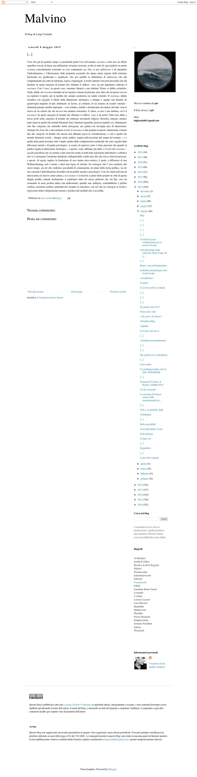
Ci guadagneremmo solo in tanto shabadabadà (153, 370)
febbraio (145, 473)
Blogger (112, 769)
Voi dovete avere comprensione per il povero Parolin (150, 242)
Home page (76, 291)
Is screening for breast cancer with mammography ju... (150, 397)
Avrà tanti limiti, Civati (151, 428)
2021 (140, 157)
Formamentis (140, 582)
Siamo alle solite (148, 311)
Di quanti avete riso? (150, 306)
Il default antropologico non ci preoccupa (153, 272)
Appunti (144, 325)
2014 (140, 484)
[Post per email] (68, 198)
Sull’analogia (146, 433)
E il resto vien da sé (149, 330)
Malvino (45, 18)
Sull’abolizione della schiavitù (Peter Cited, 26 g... (153, 252)
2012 (140, 494)
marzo (144, 468)
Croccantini (145, 364)
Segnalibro (145, 448)
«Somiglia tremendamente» (153, 340)
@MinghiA (145, 414)
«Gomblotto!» (147, 278)
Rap (142, 215)
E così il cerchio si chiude (152, 287)
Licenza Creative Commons (77, 704)
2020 (140, 162)
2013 (140, 489)
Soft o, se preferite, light (151, 409)
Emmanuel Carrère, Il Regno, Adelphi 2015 (151, 383)
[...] (141, 220)
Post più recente (35, 291)
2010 (140, 504)
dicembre (145, 191)
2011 (140, 499)
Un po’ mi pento (148, 389)
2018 (140, 171)
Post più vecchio (118, 291)
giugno (144, 205)
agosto (144, 196)
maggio (144, 211)
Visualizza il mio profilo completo (157, 665)
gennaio (145, 478)
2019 (140, 167)
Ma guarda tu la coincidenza (153, 354)
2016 (140, 181)
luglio (144, 201)
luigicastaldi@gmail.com (116, 739)
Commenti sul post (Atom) (50, 297)
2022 (140, 152)
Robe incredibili (147, 424)
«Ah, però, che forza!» (151, 316)
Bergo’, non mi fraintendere (153, 265)
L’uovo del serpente (149, 457)
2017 (140, 176)
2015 (140, 186)
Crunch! (144, 282)
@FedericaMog (147, 321)
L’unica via (145, 438)
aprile (144, 463)
